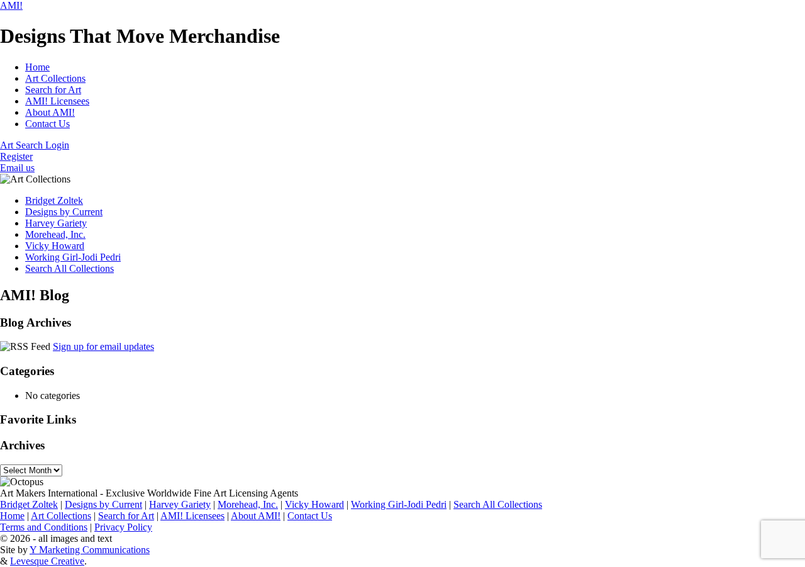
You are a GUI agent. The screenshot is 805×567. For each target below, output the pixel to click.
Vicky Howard (54, 245)
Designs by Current (64, 211)
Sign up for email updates (103, 346)
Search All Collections (69, 268)
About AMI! (50, 112)
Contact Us (47, 123)
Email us (17, 167)
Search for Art (53, 89)
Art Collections (55, 78)
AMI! (11, 5)
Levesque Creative (47, 561)
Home (37, 67)
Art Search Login (34, 145)
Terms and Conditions (43, 527)
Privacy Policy (123, 527)
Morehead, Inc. (55, 234)
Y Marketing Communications (90, 549)
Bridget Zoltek (54, 200)
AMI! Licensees (57, 101)
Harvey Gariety (56, 223)
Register (16, 156)
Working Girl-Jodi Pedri (73, 257)
